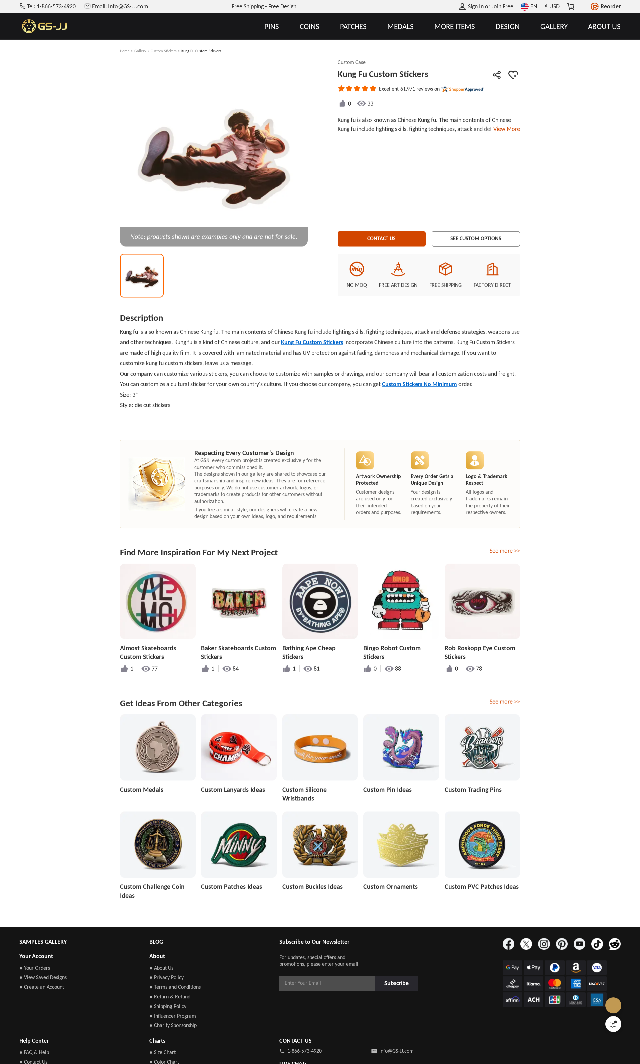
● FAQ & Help (34, 1052)
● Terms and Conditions (175, 987)
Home (125, 51)
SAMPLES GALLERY (43, 941)
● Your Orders (34, 968)
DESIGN (508, 26)
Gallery (140, 51)
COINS (309, 26)
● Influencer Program (172, 1016)
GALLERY (554, 26)
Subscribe (399, 983)
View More (505, 129)
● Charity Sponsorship (173, 1025)
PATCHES (353, 26)
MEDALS (400, 26)
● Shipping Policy (167, 1006)
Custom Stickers (164, 51)
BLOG (156, 941)
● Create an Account (41, 987)
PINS (271, 26)
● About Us (161, 968)
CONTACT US (381, 237)
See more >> (505, 550)
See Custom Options (476, 237)
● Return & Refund (169, 996)
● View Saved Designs (43, 977)
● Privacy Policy (166, 977)
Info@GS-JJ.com (396, 1051)
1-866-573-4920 (304, 1051)
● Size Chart (162, 1052)
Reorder (611, 6)
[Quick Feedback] (613, 1024)
